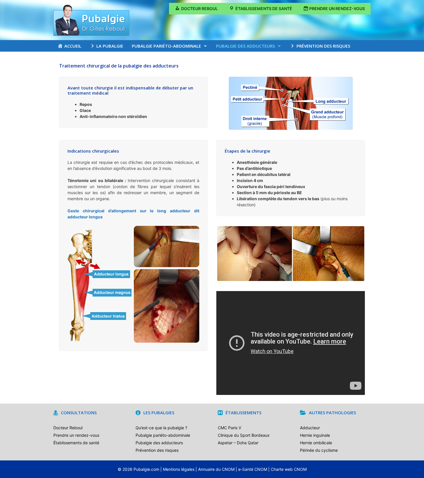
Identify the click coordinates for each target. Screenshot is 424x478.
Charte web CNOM (289, 469)
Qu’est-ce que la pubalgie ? (161, 427)
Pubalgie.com (146, 469)
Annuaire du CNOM (216, 469)
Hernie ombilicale (316, 442)
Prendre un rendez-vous (76, 435)
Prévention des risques (157, 450)
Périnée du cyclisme (319, 450)
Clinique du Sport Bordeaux (244, 435)
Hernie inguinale (315, 435)
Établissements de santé (76, 442)
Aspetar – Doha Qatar (238, 442)
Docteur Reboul (67, 427)
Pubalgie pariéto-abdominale (166, 46)
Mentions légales (178, 469)
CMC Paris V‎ (229, 427)
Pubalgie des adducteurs (245, 46)
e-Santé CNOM (252, 469)
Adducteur (310, 427)
